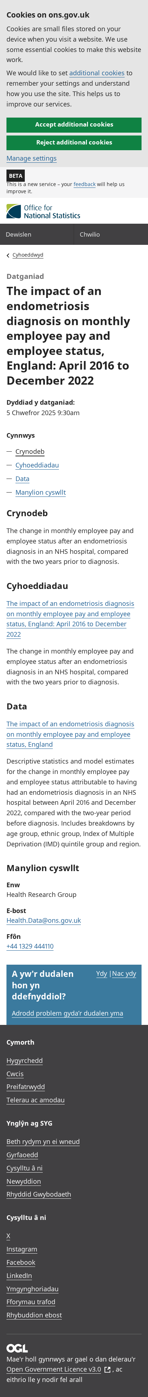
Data (22, 478)
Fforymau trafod (30, 1301)
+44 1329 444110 (30, 946)
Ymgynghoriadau (32, 1288)
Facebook (20, 1262)
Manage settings (31, 158)
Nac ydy (124, 973)
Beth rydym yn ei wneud (43, 1141)
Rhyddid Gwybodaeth (38, 1194)
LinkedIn (19, 1275)
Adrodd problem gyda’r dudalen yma (67, 1013)
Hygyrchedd (24, 1060)
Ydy (101, 973)
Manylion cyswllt (40, 492)
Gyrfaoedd (22, 1154)
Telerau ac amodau (35, 1100)
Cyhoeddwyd (28, 254)
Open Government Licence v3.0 (53, 1369)
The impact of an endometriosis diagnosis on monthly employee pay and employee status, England (70, 734)
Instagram (21, 1249)
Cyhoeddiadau (37, 465)
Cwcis (15, 1073)
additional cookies (97, 72)
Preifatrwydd (25, 1086)
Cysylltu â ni (24, 1168)
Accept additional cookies (74, 124)
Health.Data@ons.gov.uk (43, 920)
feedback (85, 184)
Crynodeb (30, 451)
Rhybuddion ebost (34, 1315)
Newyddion (23, 1181)
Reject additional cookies (74, 142)
